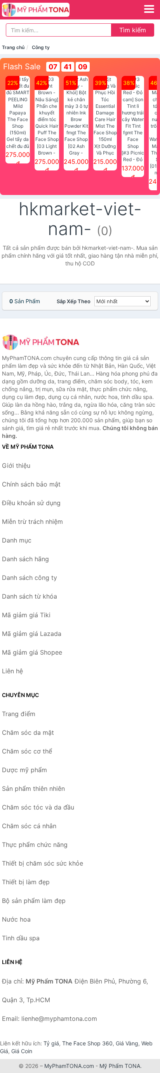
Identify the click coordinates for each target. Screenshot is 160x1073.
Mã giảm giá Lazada (31, 633)
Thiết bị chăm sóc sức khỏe (42, 863)
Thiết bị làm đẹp (26, 882)
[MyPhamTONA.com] (49, 10)
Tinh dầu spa (21, 938)
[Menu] (149, 9)
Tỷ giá (51, 1043)
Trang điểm (18, 714)
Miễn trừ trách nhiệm (32, 521)
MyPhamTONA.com (69, 1065)
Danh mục (16, 540)
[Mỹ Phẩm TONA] (41, 342)
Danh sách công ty (29, 577)
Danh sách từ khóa (29, 596)
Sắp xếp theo (73, 301)
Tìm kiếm (132, 30)
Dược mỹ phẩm (24, 770)
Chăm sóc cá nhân (29, 826)
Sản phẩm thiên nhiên (33, 788)
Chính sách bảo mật (31, 484)
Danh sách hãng (25, 559)
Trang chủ (13, 47)
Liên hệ (12, 671)
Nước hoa (16, 919)
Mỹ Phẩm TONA (119, 1065)
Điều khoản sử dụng (31, 503)
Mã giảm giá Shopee (32, 652)
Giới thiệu (16, 465)
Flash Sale (22, 66)
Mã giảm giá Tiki (26, 615)
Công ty (41, 47)
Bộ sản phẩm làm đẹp (34, 900)
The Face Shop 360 (87, 1043)
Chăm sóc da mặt (28, 732)
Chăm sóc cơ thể (27, 751)
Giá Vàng (127, 1043)
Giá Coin (21, 1051)
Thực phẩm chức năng (35, 844)
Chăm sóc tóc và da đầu (38, 807)
